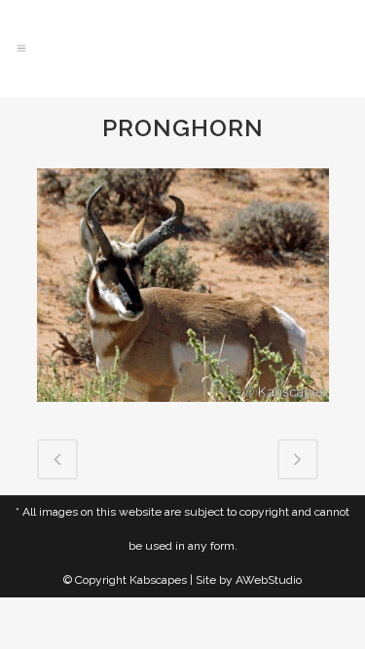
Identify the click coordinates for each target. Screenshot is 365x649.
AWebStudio (269, 580)
